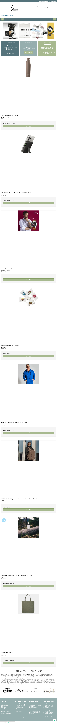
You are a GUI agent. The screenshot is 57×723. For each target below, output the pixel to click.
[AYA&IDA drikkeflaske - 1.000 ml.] (28, 85)
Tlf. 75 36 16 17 (9, 49)
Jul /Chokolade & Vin (35, 712)
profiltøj (28, 674)
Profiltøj (32, 706)
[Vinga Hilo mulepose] (28, 622)
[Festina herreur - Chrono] (28, 238)
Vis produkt (28, 126)
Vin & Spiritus (33, 710)
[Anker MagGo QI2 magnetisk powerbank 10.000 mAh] (28, 162)
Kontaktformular (48, 716)
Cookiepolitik (11, 722)
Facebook (26, 718)
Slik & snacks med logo (35, 705)
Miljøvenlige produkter (35, 704)
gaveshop (24, 678)
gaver (7, 681)
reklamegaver (45, 675)
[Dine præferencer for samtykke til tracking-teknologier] (54, 720)
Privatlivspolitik (4, 722)
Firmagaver (5, 678)
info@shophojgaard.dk (43, 1)
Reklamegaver (33, 707)
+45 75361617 (53, 1)
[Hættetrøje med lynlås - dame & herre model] (28, 392)
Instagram (31, 718)
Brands (32, 713)
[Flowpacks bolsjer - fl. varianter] (28, 315)
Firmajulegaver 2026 (35, 711)
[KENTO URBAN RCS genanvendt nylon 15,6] (28, 468)
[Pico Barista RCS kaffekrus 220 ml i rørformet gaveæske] (28, 545)
